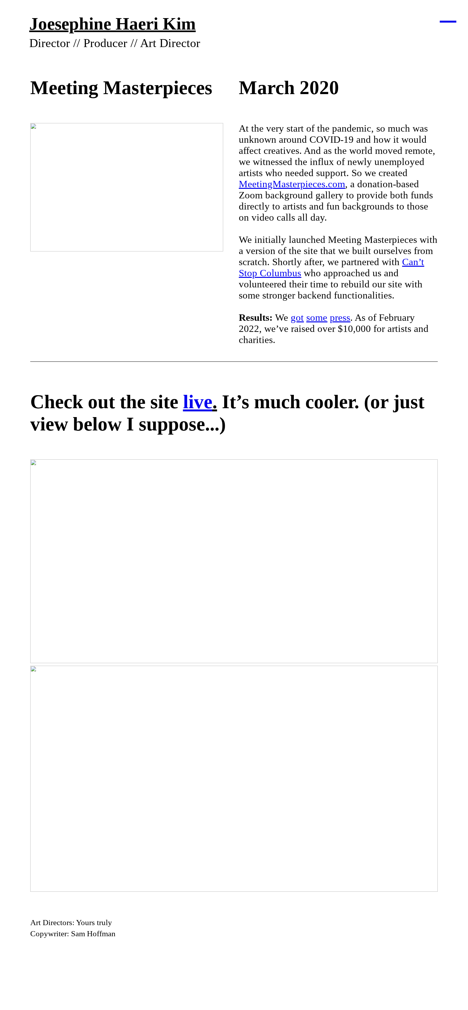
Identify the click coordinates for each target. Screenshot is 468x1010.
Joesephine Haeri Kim (112, 23)
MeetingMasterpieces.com (292, 184)
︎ (448, 12)
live (197, 401)
